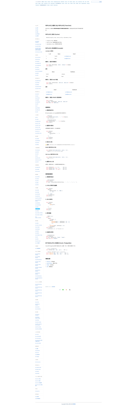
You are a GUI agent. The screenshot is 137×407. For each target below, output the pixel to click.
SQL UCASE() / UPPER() (38, 212)
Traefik (71, 3)
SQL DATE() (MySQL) (38, 259)
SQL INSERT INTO (38, 80)
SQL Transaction (37, 361)
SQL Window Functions (37, 315)
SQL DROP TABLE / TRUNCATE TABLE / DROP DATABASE (38, 49)
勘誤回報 (53, 286)
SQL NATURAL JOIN (38, 133)
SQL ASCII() (37, 190)
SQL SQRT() (37, 233)
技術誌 (43, 1)
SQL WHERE (37, 99)
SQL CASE (36, 153)
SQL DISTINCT (37, 97)
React (37, 3)
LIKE (47, 266)
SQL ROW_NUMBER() (38, 328)
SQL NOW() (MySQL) (38, 275)
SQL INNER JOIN (37, 121)
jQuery (74, 1)
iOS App (88, 3)
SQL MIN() (36, 182)
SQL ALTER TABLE (38, 46)
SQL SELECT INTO (38, 88)
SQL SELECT (37, 94)
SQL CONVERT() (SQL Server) (38, 296)
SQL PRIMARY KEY (38, 63)
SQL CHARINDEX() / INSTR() (38, 200)
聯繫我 (74, 404)
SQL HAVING (37, 169)
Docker (63, 3)
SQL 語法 (36, 29)
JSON (42, 3)
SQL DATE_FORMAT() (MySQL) (38, 268)
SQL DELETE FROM (38, 86)
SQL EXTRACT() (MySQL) (37, 273)
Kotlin (66, 3)
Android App (53, 3)
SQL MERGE (37, 84)
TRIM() (48, 265)
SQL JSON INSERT (38, 336)
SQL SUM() (37, 178)
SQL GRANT (37, 371)
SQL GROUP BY (37, 167)
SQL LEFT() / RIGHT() (38, 198)
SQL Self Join (37, 131)
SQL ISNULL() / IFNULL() (37, 304)
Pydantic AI (37, 5)
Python (48, 5)
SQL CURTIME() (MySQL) (37, 257)
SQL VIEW (36, 75)
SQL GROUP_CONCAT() (38, 217)
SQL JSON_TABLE (38, 343)
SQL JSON (37, 334)
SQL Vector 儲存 (37, 380)
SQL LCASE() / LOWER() (38, 214)
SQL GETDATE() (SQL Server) (38, 285)
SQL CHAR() (37, 192)
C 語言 (77, 3)
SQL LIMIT (36, 103)
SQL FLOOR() (37, 227)
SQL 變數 (36, 348)
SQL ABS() (36, 223)
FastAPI (51, 5)
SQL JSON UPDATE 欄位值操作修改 (38, 341)
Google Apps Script (57, 1)
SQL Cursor (37, 352)
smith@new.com (68, 92)
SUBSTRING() (49, 263)
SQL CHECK (37, 67)
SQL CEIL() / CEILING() (38, 225)
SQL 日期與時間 (37, 248)
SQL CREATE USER (38, 367)
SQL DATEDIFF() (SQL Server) (38, 293)
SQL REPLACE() (37, 208)
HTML (88, 1)
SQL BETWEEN (37, 107)
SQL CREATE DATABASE (37, 42)
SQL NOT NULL (37, 59)
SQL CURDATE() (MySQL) (37, 254)
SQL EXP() (36, 239)
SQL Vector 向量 (37, 378)
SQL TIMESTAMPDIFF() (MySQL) (38, 278)
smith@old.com (67, 56)
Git (68, 1)
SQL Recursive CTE (38, 159)
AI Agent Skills (83, 3)
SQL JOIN (36, 119)
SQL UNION (37, 138)
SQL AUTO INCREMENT (38, 71)
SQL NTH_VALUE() (38, 326)
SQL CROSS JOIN (38, 129)
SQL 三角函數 (37, 242)
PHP (83, 1)
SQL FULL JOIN (37, 127)
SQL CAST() (37, 302)
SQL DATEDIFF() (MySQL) (37, 271)
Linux (68, 3)
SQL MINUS (37, 144)
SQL (49, 3)
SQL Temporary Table (38, 51)
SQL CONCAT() (37, 194)
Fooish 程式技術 (38, 1)
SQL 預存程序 (37, 354)
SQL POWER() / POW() (38, 235)
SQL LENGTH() (37, 196)
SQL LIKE (36, 111)
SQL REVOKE (37, 373)
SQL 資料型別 (37, 33)
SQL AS (36, 117)
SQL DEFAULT (37, 69)
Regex (39, 3)
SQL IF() (36, 155)
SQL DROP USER (38, 369)
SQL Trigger (37, 356)
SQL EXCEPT (37, 142)
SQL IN (36, 105)
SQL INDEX (37, 73)
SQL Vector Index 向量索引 (38, 385)
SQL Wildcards (37, 109)
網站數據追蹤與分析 (43, 5)
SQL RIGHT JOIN (37, 125)
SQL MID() (36, 206)
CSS (85, 1)
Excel (80, 3)
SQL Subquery (37, 150)
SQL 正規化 (37, 396)
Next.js (46, 1)
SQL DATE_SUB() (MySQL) (38, 265)
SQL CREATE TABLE (38, 44)
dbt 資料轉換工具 (58, 3)
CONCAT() (49, 261)
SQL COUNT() (37, 176)
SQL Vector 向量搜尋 (38, 382)
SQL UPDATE (37, 82)
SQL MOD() (37, 231)
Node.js (49, 1)
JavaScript (46, 3)
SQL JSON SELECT (38, 338)
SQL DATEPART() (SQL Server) (38, 288)
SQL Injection (37, 391)
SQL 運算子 (37, 35)
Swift (74, 3)
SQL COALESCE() (38, 308)
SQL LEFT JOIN (37, 123)
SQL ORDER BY (37, 101)
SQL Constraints (37, 57)
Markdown (62, 1)
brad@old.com (67, 58)
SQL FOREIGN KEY (38, 65)
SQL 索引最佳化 (37, 398)
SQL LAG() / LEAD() (38, 322)
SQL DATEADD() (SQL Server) (38, 290)
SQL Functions (37, 171)
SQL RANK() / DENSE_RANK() (37, 318)
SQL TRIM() (37, 210)
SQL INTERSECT (37, 140)
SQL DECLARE (37, 350)
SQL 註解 (36, 31)
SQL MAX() (37, 184)
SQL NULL (36, 96)
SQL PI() (36, 237)
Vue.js (66, 1)
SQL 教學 (36, 27)
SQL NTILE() (37, 320)
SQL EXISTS (37, 152)
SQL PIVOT (37, 161)
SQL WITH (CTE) (37, 157)
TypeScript (80, 1)
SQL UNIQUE (37, 61)
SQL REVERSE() (37, 202)
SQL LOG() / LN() (37, 240)
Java (76, 1)
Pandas (71, 1)
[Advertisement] (68, 15)
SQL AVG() (36, 180)
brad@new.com (68, 94)
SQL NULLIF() (37, 306)
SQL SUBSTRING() (38, 204)
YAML (52, 1)
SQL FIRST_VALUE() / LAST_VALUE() (38, 324)
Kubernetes (55, 5)
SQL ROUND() (37, 229)
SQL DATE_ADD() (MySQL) (38, 262)
